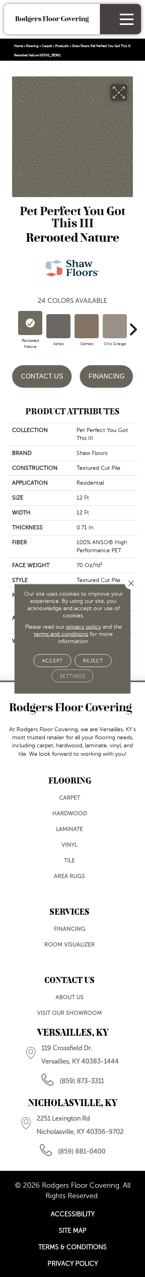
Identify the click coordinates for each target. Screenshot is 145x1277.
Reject (93, 660)
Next (133, 325)
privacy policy (83, 626)
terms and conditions (61, 634)
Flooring (32, 46)
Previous (12, 325)
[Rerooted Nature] (30, 323)
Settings (72, 676)
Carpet (47, 46)
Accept (52, 660)
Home (18, 46)
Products (62, 46)
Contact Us (42, 376)
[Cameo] (86, 326)
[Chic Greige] (115, 326)
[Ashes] (58, 326)
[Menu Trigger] (127, 19)
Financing (106, 376)
